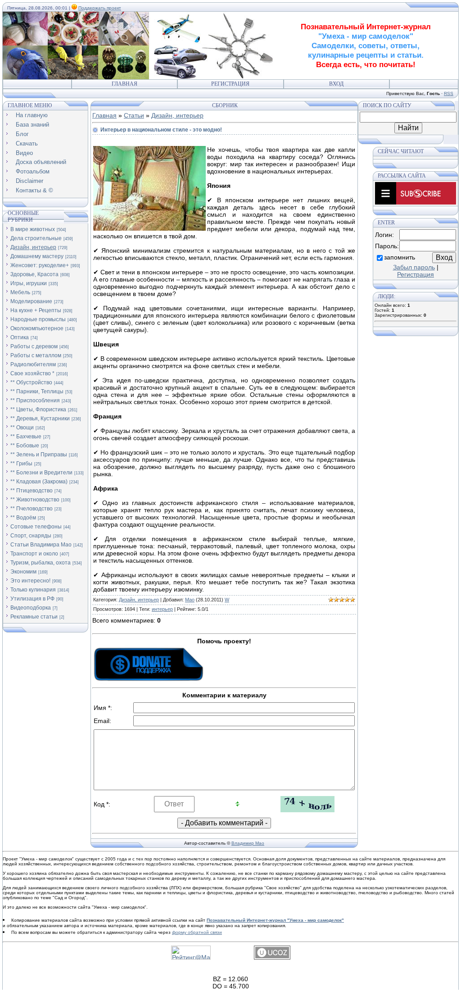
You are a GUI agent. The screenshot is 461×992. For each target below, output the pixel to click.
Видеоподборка (30, 608)
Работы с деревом (34, 346)
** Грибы (21, 463)
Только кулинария (33, 590)
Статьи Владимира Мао (41, 545)
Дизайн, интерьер (33, 247)
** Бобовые (24, 445)
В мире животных (32, 229)
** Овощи (22, 427)
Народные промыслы (38, 319)
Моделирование (31, 301)
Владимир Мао (247, 843)
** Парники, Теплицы (36, 391)
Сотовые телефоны (36, 526)
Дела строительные (36, 238)
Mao (189, 599)
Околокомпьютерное (36, 328)
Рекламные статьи (34, 617)
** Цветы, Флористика (38, 409)
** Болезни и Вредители (41, 472)
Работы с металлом (35, 355)
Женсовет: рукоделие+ (39, 265)
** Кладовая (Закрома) (39, 481)
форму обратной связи (197, 932)
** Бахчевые (25, 436)
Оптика (19, 337)
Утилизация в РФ (32, 599)
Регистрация (230, 84)
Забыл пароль (414, 267)
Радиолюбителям (33, 364)
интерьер (162, 609)
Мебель (20, 292)
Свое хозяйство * (32, 373)
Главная (124, 84)
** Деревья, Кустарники (40, 418)
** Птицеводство (31, 490)
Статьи (134, 115)
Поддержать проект (99, 7)
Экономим (23, 572)
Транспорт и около (34, 554)
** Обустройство (31, 382)
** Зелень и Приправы (38, 454)
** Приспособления (35, 400)
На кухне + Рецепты (35, 310)
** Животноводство (34, 499)
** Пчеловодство (31, 508)
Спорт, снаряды (30, 535)
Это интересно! (30, 581)
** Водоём (23, 517)
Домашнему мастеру (36, 256)
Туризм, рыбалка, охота (40, 563)
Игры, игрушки (28, 283)
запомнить (399, 257)
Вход (336, 84)
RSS (448, 93)
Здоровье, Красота (34, 274)
